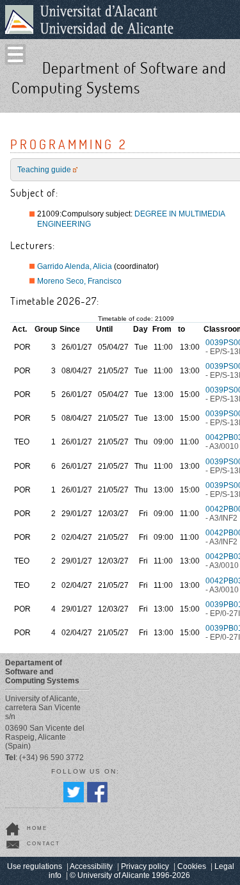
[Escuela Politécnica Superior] (226, 100)
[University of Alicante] (89, 19)
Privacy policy (145, 866)
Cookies (191, 866)
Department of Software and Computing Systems (119, 77)
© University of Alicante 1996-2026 (130, 875)
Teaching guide (44, 169)
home (37, 828)
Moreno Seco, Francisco (79, 281)
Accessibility (91, 866)
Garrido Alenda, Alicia (74, 266)
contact (43, 844)
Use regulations (34, 866)
